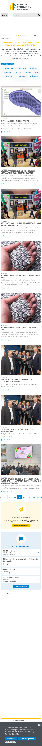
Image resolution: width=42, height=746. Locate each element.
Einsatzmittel (21, 68)
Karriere (18, 72)
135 (29, 497)
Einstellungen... (10, 742)
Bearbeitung (9, 68)
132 (14, 497)
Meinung (28, 72)
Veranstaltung (21, 76)
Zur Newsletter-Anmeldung (21, 525)
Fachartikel (33, 68)
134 (24, 497)
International (7, 72)
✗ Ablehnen (11, 738)
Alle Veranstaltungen (21, 586)
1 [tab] (16, 36)
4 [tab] (22, 36)
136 (34, 497)
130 (5, 497)
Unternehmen (8, 76)
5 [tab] (24, 36)
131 (10, 497)
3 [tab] (20, 36)
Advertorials (21, 80)
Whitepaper (34, 76)
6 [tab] (26, 36)
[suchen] (39, 15)
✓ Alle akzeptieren (27, 738)
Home (2, 38)
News (36, 72)
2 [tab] (18, 36)
